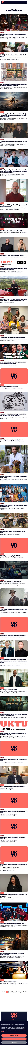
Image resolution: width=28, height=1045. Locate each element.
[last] (25, 991)
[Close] (26, 1022)
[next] (23, 991)
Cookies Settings (14, 1042)
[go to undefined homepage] (14, 1016)
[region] (14, 1033)
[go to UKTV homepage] (3, 2)
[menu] (25, 2)
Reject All (14, 1039)
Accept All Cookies (14, 1035)
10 (21, 991)
